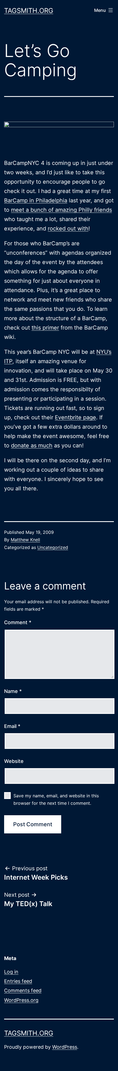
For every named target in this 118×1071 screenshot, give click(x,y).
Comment (17, 622)
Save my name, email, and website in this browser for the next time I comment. (56, 799)
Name (13, 691)
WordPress (64, 1047)
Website (14, 761)
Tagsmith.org (28, 11)
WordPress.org (21, 1000)
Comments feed (22, 990)
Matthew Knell (25, 539)
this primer (45, 327)
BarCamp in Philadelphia (35, 200)
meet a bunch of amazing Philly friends (61, 209)
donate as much (31, 445)
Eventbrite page (75, 417)
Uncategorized (52, 547)
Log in (11, 972)
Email (12, 726)
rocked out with (68, 228)
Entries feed (18, 981)
